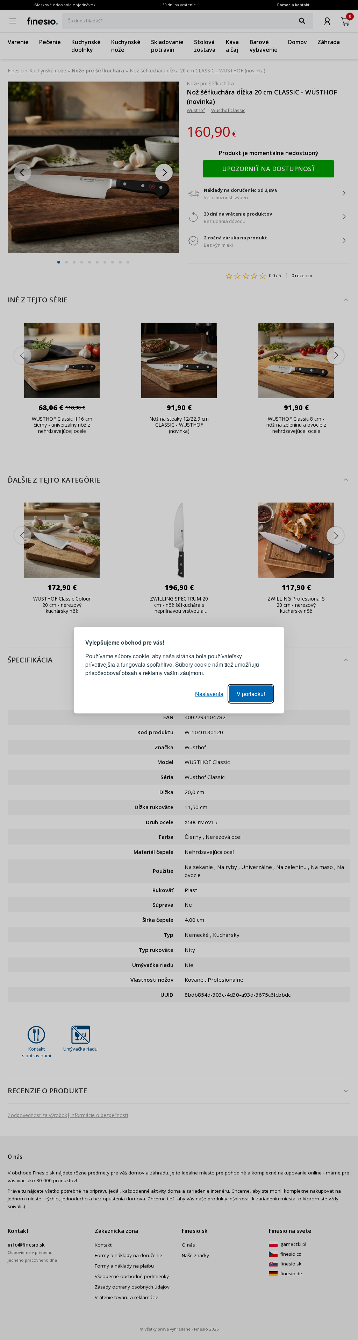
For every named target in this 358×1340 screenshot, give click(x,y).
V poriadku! (251, 693)
